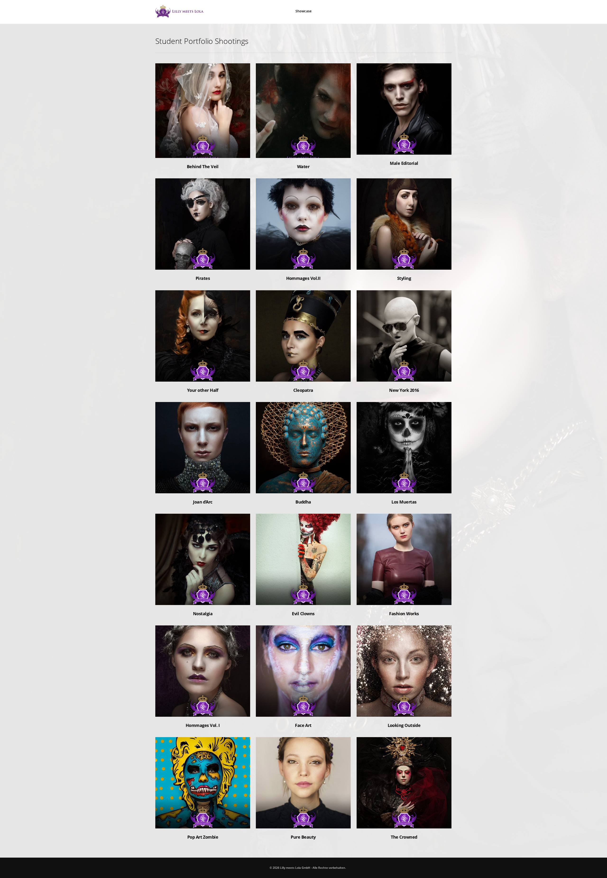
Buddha (303, 487)
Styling (404, 263)
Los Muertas (404, 487)
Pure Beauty (303, 822)
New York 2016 (404, 375)
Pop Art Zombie (202, 822)
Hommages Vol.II (303, 263)
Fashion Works (404, 599)
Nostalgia (203, 599)
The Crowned (404, 822)
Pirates (202, 263)
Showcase (303, 11)
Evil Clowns (303, 599)
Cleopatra (303, 375)
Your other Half (202, 375)
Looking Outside (403, 710)
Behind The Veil (202, 152)
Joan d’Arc (202, 487)
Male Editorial (404, 148)
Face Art (303, 710)
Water (303, 152)
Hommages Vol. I (203, 710)
